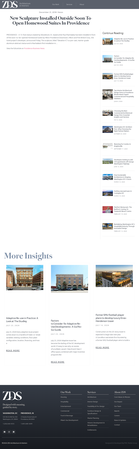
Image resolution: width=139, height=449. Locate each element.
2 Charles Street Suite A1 (29, 417)
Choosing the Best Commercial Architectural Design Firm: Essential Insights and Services (123, 114)
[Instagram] (9, 432)
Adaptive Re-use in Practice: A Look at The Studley (124, 40)
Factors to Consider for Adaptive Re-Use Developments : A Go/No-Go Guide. (124, 59)
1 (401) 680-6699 (26, 424)
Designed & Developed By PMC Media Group (121, 443)
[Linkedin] (13, 432)
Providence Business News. (34, 48)
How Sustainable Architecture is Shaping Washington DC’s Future (122, 177)
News (60, 12)
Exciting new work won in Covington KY (123, 192)
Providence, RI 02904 (28, 419)
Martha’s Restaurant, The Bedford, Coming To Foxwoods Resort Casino (123, 209)
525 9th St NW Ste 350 (10, 417)
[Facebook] (4, 432)
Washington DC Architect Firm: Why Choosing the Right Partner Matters (123, 129)
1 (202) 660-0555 (8, 424)
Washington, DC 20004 (10, 419)
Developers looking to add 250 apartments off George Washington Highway (124, 162)
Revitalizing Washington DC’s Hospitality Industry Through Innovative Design (124, 226)
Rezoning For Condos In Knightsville (122, 145)
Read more (13, 350)
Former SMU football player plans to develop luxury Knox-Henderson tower (123, 76)
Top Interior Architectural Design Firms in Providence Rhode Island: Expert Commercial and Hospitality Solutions (124, 94)
